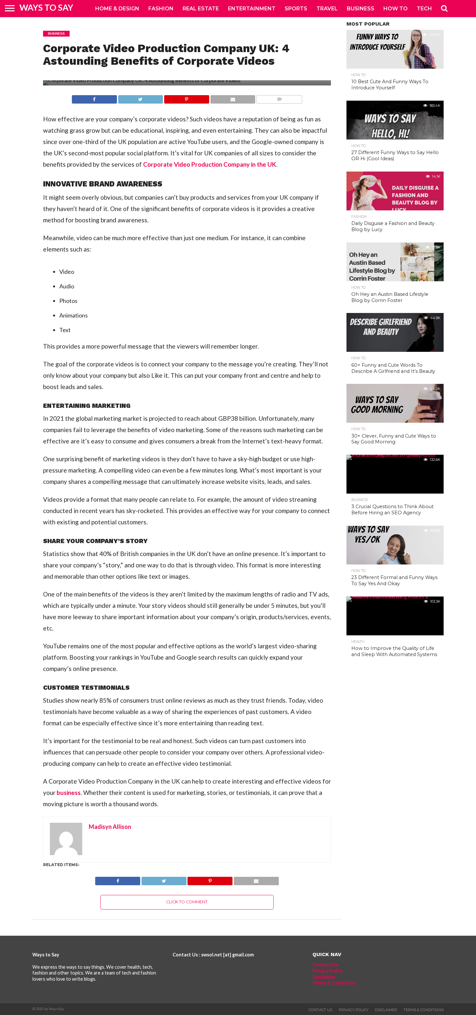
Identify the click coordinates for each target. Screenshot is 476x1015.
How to (395, 9)
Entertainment (252, 9)
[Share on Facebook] (94, 98)
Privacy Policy (327, 971)
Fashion (161, 9)
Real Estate (201, 9)
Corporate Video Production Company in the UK (209, 164)
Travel (327, 9)
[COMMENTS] (279, 98)
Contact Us (325, 964)
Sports (296, 9)
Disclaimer (323, 977)
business (69, 792)
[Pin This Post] (186, 98)
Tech (424, 9)
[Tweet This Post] (140, 98)
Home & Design (117, 9)
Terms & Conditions (334, 983)
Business (360, 9)
